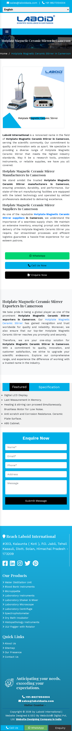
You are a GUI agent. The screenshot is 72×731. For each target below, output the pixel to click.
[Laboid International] (36, 19)
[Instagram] (19, 564)
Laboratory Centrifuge (18, 608)
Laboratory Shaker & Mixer (21, 600)
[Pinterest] (35, 564)
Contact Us (11, 656)
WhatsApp (38, 255)
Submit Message (36, 500)
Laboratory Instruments (19, 595)
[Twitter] (12, 564)
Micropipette (12, 591)
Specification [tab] (49, 387)
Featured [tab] (19, 387)
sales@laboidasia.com (23, 2)
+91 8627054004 (55, 2)
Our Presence (13, 652)
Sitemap (9, 647)
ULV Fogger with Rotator (19, 626)
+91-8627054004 (37, 697)
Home (3, 53)
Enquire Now (38, 275)
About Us (10, 643)
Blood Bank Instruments (19, 586)
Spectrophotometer (16, 613)
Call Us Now (38, 265)
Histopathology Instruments (21, 622)
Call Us (13, 727)
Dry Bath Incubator (16, 617)
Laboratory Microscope (19, 604)
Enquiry (59, 727)
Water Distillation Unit (18, 582)
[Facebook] (5, 564)
